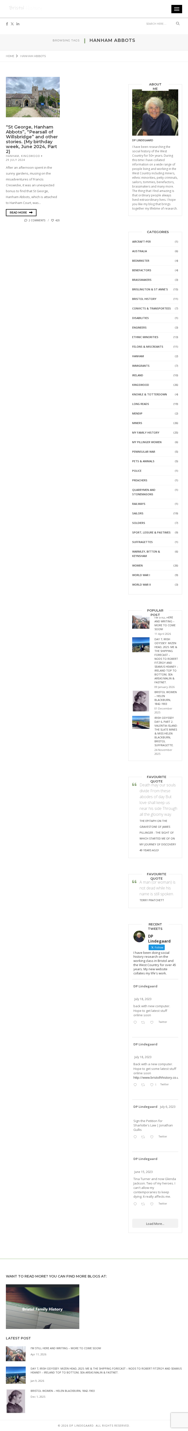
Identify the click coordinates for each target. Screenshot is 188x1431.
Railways (138, 504)
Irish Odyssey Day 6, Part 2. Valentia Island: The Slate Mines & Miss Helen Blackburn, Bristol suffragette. (166, 731)
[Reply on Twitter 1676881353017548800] (136, 1137)
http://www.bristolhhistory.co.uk (155, 1077)
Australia (139, 251)
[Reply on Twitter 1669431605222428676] (136, 1204)
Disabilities (140, 318)
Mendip (137, 413)
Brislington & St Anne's (150, 289)
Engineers (139, 327)
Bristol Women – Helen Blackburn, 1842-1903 (165, 698)
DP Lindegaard (145, 986)
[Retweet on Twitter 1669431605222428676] (144, 1204)
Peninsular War (143, 451)
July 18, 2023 (143, 999)
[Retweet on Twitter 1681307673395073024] (144, 1085)
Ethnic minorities (145, 337)
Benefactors (141, 270)
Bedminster (140, 260)
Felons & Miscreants (147, 346)
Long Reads (140, 404)
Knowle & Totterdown (149, 394)
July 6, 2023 (168, 1107)
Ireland (137, 375)
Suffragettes (142, 542)
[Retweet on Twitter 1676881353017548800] (144, 1137)
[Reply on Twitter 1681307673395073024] (136, 1085)
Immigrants (141, 365)
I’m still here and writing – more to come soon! (165, 623)
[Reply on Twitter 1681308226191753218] (136, 1022)
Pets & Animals (143, 461)
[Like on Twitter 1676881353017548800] (153, 1137)
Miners (137, 423)
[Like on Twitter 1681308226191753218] (153, 1022)
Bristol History (144, 299)
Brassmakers (142, 280)
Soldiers (138, 523)
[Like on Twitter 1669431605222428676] (153, 1204)
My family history (145, 432)
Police (136, 471)
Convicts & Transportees (151, 308)
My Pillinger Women (147, 442)
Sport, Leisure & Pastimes (151, 532)
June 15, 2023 (143, 1172)
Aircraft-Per (141, 241)
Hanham (12, 156)
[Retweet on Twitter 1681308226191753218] (144, 1022)
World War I (141, 575)
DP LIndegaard (142, 140)
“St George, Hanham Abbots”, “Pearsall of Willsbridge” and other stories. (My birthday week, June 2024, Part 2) (32, 139)
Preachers (139, 480)
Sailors (137, 513)
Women (137, 565)
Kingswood (30, 156)
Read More (19, 212)
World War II (141, 584)
